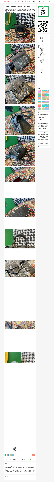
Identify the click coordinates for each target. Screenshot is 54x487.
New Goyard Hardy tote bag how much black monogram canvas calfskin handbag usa (31, 467)
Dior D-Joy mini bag (47, 98)
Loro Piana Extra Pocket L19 (39, 99)
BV (31, 1)
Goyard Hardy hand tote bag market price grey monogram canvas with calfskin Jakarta (16, 471)
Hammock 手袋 (41, 70)
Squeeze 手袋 (41, 73)
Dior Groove (41, 52)
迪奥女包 (43, 102)
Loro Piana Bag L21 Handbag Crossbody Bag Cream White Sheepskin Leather (43, 117)
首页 (12, 1)
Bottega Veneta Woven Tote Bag (47, 107)
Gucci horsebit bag (43, 106)
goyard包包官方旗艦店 (43, 101)
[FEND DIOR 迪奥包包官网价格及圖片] (6, 1)
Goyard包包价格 (47, 101)
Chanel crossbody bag (39, 109)
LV (27, 1)
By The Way (41, 59)
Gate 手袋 (41, 68)
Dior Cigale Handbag (43, 99)
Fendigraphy (41, 60)
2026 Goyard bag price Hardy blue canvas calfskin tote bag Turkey (23, 471)
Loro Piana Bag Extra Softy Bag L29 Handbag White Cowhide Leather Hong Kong (43, 135)
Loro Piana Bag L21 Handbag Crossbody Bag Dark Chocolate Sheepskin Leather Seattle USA (43, 119)
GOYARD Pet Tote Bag (47, 106)
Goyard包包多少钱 (47, 95)
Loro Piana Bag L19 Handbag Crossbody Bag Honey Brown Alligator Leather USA (43, 128)
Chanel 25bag (39, 93)
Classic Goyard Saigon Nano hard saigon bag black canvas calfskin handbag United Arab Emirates (16, 467)
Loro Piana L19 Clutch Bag (43, 98)
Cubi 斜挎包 (41, 66)
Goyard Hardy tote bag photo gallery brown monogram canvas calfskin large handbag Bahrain (8, 471)
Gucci (36, 1)
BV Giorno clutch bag (39, 106)
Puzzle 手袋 (41, 72)
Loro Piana (47, 90)
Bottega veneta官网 (39, 104)
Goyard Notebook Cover (43, 104)
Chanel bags (43, 109)
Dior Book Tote (41, 50)
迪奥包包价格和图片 (16, 7)
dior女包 (39, 91)
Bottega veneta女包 (39, 96)
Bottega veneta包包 (39, 95)
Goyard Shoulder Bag (39, 98)
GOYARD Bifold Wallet (39, 107)
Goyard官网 (47, 93)
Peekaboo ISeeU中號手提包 (43, 96)
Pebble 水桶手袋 (42, 71)
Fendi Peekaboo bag (43, 93)
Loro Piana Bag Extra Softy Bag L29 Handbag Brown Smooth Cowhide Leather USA (43, 137)
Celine (43, 1)
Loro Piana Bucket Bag (47, 104)
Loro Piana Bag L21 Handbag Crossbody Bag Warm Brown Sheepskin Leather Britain (43, 115)
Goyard (19, 1)
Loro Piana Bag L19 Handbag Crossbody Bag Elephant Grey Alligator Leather (43, 130)
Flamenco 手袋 (41, 67)
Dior (29, 1)
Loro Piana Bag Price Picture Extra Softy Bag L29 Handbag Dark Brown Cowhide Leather (43, 139)
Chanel (15, 1)
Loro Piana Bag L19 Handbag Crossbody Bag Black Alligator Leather (43, 123)
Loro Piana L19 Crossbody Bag (43, 92)
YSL (25, 1)
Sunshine (41, 62)
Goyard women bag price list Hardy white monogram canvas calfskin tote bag (31, 471)
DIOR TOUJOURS (42, 54)
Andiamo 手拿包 (41, 38)
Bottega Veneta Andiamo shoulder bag (47, 99)
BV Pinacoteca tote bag (43, 95)
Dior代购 (39, 102)
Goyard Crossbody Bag (47, 96)
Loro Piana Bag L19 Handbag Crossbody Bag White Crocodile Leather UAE (43, 132)
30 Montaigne (41, 48)
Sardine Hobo (41, 43)
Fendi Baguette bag (43, 90)
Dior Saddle (41, 53)
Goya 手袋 (41, 69)
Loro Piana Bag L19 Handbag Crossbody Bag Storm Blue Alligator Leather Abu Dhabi (43, 126)
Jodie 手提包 (41, 40)
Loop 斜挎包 (41, 41)
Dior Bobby (41, 49)
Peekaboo (41, 61)
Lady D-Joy (41, 55)
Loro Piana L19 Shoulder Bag (39, 90)
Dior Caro (41, 51)
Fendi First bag (39, 101)
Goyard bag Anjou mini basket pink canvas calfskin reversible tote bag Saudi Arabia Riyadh (23, 467)
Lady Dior (41, 56)
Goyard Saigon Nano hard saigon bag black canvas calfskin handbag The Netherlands (8, 467)
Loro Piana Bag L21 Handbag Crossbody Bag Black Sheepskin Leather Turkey (43, 121)
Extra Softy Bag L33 (43, 107)
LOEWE (40, 1)
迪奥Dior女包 (47, 102)
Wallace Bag (41, 44)
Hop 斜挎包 (41, 39)
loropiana (22, 1)
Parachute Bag (41, 42)
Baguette (41, 58)
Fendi (34, 1)
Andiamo (41, 37)
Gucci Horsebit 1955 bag (47, 92)
